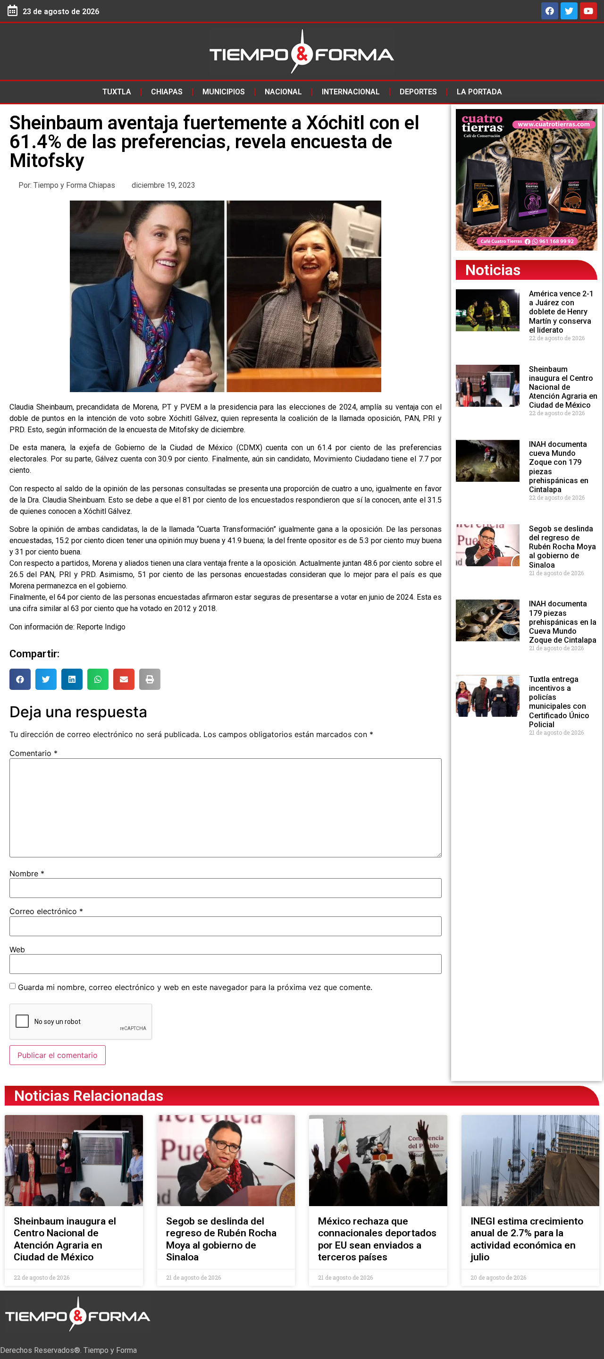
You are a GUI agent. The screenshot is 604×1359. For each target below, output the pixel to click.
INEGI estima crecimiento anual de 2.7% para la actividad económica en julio (526, 1239)
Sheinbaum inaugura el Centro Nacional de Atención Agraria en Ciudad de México (563, 387)
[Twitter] (569, 10)
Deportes (418, 91)
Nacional (283, 91)
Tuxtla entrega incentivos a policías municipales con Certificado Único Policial (559, 702)
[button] (20, 679)
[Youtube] (588, 10)
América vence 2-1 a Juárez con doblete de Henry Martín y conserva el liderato (561, 312)
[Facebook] (549, 10)
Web (17, 949)
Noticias (492, 270)
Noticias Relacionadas (88, 1096)
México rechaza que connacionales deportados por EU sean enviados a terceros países (377, 1239)
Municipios (223, 91)
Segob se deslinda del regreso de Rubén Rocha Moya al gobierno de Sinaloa (562, 547)
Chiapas (167, 91)
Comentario (33, 753)
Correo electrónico (46, 911)
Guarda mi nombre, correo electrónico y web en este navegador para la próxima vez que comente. (195, 987)
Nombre (26, 873)
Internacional (351, 91)
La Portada (479, 91)
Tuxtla (116, 91)
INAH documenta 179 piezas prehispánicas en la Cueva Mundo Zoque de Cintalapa (562, 622)
